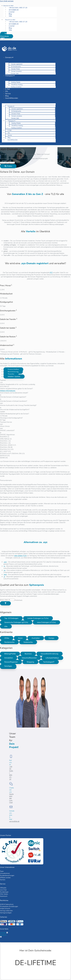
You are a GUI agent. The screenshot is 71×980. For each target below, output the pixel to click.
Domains (8, 57)
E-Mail (7, 89)
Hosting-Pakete (15, 82)
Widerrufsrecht (5, 909)
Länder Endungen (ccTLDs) (37, 618)
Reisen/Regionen (11, 662)
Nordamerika (9, 642)
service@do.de (14, 821)
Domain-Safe (15, 73)
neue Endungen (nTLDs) (46, 622)
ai (4, 577)
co (4, 570)
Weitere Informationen (8, 391)
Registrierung (13, 372)
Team (2, 871)
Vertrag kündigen (6, 913)
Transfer (11, 374)
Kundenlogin (4, 892)
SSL (6, 91)
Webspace (9, 76)
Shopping (30, 662)
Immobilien (8, 658)
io (4, 566)
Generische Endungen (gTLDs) (16, 622)
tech (5, 574)
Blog (7, 96)
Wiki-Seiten (4, 894)
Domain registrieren (17, 64)
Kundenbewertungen (7, 875)
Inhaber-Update (14, 376)
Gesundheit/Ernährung (49, 654)
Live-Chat (3, 890)
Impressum (3, 896)
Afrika (6, 638)
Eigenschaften (13, 369)
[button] (6, 35)
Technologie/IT (48, 662)
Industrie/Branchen (29, 658)
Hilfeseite (3, 888)
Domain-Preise (15, 69)
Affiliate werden (5, 878)
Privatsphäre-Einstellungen (9, 906)
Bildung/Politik (10, 654)
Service (8, 93)
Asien (20, 638)
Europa (51, 638)
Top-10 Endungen (11, 618)
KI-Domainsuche (16, 66)
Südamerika (28, 642)
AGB (1, 904)
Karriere (2, 880)
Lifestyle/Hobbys (52, 658)
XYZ (51, 273)
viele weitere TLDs (20, 556)
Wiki (10, 16)
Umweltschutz (5, 873)
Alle (5, 626)
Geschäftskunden (11, 98)
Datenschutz (9, 904)
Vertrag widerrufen (6, 911)
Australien (36, 638)
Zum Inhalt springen (7, 1)
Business (28, 654)
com (5, 562)
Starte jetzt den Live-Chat (11, 798)
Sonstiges (8, 666)
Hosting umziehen (16, 87)
